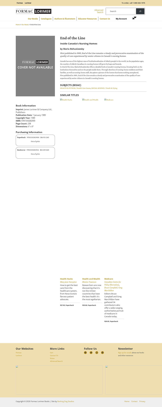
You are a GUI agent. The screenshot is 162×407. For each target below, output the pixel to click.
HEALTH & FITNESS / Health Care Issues (75, 88)
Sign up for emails (125, 353)
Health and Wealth (91, 279)
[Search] (140, 11)
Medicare (108, 279)
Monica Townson (89, 282)
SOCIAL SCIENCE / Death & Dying (104, 88)
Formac (19, 353)
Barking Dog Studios (65, 401)
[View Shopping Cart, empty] (133, 19)
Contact (134, 401)
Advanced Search (56, 361)
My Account (121, 18)
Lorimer (19, 355)
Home (52, 358)
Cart (51, 353)
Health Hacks (66, 279)
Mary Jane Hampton (68, 282)
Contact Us (54, 355)
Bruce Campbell (110, 287)
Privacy (142, 401)
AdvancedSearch (99, 11)
